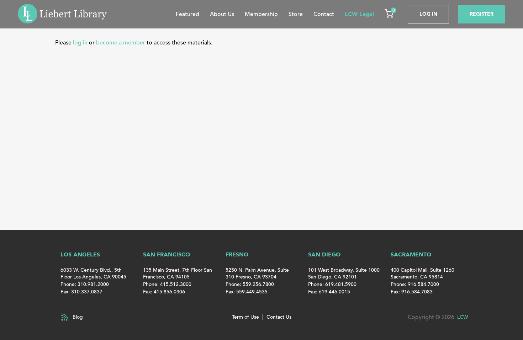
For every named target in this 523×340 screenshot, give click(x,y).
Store (296, 14)
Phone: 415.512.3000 (167, 284)
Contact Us (278, 317)
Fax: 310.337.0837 (81, 292)
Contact (323, 14)
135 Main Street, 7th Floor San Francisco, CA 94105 (177, 273)
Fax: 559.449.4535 (247, 292)
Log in (428, 14)
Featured (187, 14)
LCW (462, 317)
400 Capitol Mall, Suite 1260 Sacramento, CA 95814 (422, 273)
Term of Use (245, 317)
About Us (222, 14)
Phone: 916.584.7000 (415, 284)
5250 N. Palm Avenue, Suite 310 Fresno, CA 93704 (257, 273)
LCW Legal (359, 14)
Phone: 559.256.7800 (250, 284)
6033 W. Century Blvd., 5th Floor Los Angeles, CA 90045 (93, 273)
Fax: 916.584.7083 (412, 292)
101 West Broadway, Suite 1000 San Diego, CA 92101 (344, 273)
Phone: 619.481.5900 (332, 284)
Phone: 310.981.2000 (84, 284)
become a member (120, 42)
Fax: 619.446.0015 (329, 292)
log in (80, 42)
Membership (261, 14)
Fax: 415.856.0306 (164, 292)
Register (481, 14)
